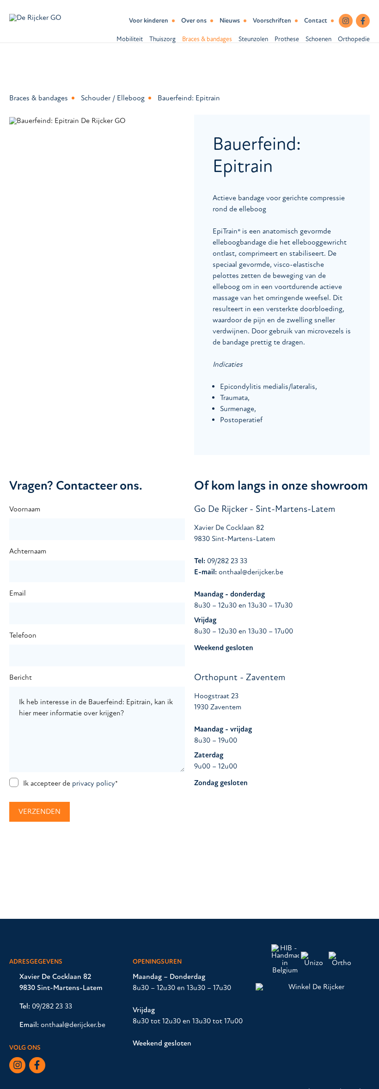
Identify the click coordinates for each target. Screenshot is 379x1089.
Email (17, 593)
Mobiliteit (129, 39)
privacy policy (93, 783)
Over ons (194, 21)
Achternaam (27, 551)
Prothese (287, 39)
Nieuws (230, 21)
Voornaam (24, 509)
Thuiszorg (162, 39)
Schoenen (318, 39)
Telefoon (23, 635)
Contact (315, 21)
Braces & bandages (207, 39)
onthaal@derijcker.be (251, 572)
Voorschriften (272, 21)
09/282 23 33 (227, 561)
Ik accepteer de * (70, 783)
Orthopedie (354, 39)
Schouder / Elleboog (113, 98)
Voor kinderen (148, 21)
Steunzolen (253, 39)
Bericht (20, 677)
